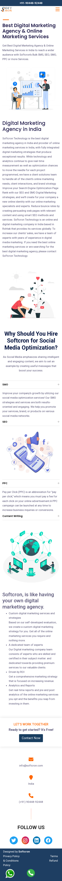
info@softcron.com (31, 765)
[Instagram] (25, 841)
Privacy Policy (11, 856)
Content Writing (12, 516)
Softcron (24, 851)
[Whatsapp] (12, 873)
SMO (5, 384)
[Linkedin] (36, 841)
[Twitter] (14, 841)
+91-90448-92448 (31, 3)
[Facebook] (48, 841)
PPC (4, 483)
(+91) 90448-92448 (31, 801)
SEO (4, 421)
